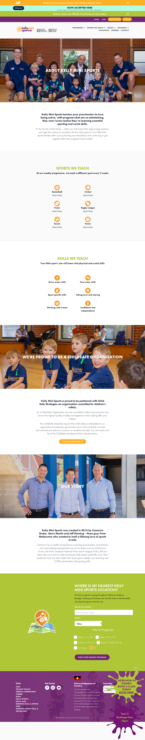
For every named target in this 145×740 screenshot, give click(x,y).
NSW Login (114, 19)
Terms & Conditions (26, 692)
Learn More (57, 195)
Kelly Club (21, 701)
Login (127, 19)
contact (125, 30)
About (110, 28)
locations (104, 30)
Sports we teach (95, 28)
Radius (77, 617)
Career (19, 694)
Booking (122, 28)
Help (18, 687)
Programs (78, 28)
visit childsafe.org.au (72, 441)
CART (104, 19)
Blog (18, 696)
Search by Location (83, 607)
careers (115, 30)
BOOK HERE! (126, 692)
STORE (96, 19)
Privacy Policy (23, 689)
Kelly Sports (22, 699)
